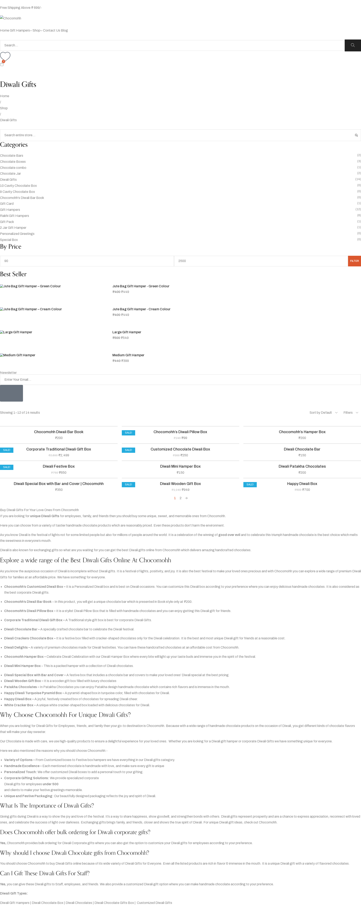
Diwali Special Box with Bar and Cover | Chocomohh (59, 484)
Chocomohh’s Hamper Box (302, 432)
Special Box (9, 240)
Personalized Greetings (17, 233)
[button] (180, 510)
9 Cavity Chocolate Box (17, 191)
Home (4, 96)
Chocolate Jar (10, 173)
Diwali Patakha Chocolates (302, 466)
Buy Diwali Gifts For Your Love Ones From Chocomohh (39, 510)
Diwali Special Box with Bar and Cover (34, 675)
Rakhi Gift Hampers (14, 216)
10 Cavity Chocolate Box (18, 185)
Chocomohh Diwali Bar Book (58, 432)
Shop (4, 108)
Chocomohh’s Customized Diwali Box (33, 586)
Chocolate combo (13, 167)
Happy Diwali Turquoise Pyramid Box (33, 693)
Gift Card (7, 203)
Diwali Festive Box (59, 466)
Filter (354, 261)
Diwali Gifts (8, 179)
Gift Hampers (10, 209)
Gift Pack (7, 222)
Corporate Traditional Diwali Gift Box (58, 449)
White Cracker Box (18, 705)
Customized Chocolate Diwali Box (180, 449)
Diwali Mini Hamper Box (180, 466)
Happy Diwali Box (302, 484)
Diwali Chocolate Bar (302, 449)
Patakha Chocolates (20, 687)
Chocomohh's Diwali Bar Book (22, 198)
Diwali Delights (16, 647)
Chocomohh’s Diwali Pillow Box (180, 432)
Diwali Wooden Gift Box (180, 484)
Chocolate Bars (11, 155)
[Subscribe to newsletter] (11, 393)
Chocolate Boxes (13, 161)
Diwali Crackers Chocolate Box (28, 638)
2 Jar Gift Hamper (13, 227)
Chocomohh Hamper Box (24, 656)
